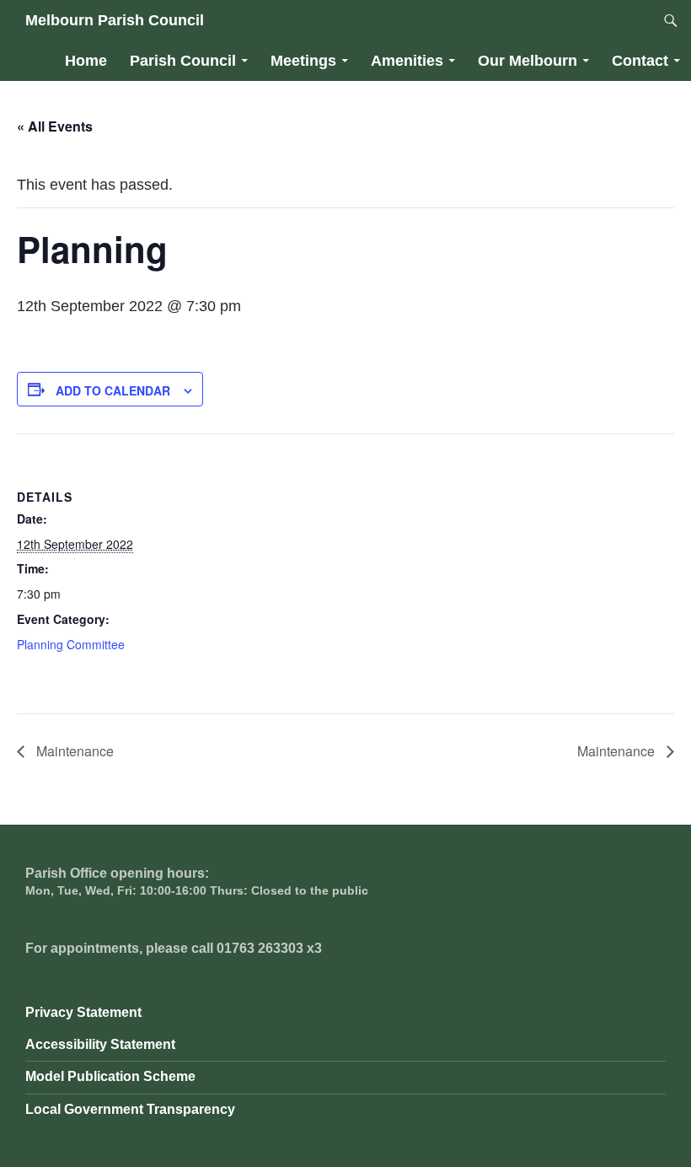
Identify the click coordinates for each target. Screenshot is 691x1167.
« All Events (55, 126)
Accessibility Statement (100, 1044)
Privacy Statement (83, 1012)
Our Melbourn (527, 60)
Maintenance (73, 751)
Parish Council (183, 60)
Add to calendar (113, 390)
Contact (640, 60)
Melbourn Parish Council (114, 20)
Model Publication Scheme (110, 1076)
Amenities (407, 60)
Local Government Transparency (130, 1109)
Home (86, 60)
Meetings (303, 60)
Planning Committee (71, 644)
